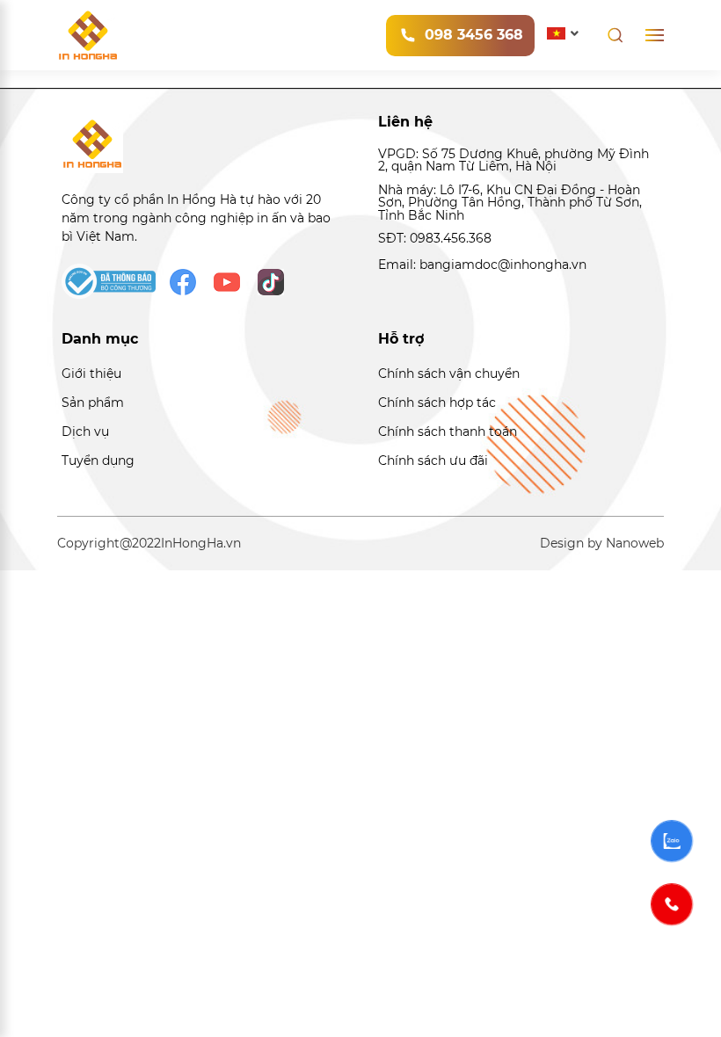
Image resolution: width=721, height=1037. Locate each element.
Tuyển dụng (98, 460)
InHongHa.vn (201, 543)
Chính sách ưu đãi (433, 460)
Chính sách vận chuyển (449, 373)
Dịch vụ (85, 431)
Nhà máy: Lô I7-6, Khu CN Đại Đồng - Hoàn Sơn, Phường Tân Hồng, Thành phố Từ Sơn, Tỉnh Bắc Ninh (510, 202)
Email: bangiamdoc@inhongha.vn (482, 264)
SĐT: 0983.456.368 (435, 238)
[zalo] (672, 841)
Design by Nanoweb (602, 543)
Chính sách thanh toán (447, 431)
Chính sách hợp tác (437, 402)
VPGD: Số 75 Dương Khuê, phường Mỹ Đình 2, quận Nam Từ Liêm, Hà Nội (513, 160)
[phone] (672, 904)
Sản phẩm (93, 402)
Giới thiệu (91, 373)
